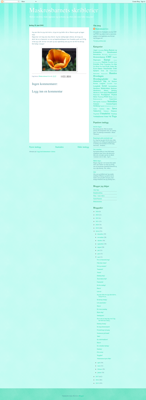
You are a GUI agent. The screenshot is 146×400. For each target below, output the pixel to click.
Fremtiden (107, 64)
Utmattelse (105, 113)
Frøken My (113, 66)
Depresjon (96, 60)
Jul (109, 81)
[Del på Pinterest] (70, 76)
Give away (100, 352)
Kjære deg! (100, 312)
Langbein (102, 83)
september (100, 244)
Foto (101, 64)
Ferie (115, 62)
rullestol (115, 97)
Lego (115, 83)
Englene (104, 62)
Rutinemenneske (97, 99)
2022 (97, 218)
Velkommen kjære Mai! (104, 358)
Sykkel (95, 109)
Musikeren (96, 92)
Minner (106, 90)
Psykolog (100, 97)
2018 (97, 231)
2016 (97, 380)
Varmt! (99, 272)
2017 (97, 376)
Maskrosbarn (105, 88)
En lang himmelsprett (103, 327)
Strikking (96, 106)
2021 (97, 221)
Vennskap (114, 114)
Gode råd (104, 71)
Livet (104, 85)
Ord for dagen (97, 127)
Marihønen (96, 88)
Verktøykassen (98, 116)
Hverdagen (98, 75)
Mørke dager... (97, 161)
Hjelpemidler (104, 73)
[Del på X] (66, 76)
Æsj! (94, 172)
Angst (95, 50)
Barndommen (112, 52)
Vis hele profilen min (99, 41)
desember (100, 234)
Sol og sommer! (101, 266)
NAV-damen (104, 92)
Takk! (98, 336)
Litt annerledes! (101, 303)
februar (99, 369)
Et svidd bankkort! (102, 339)
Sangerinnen (113, 99)
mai (98, 257)
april (99, 363)
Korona (95, 83)
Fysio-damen (97, 68)
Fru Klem (96, 66)
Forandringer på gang (103, 330)
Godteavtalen (113, 71)
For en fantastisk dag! (103, 260)
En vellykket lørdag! (103, 346)
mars (99, 366)
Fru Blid (114, 64)
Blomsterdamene (99, 57)
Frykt (107, 66)
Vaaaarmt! (100, 269)
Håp (104, 81)
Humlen (113, 73)
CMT (108, 56)
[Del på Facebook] (68, 76)
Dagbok (115, 57)
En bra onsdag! (101, 285)
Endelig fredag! (101, 324)
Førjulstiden (107, 68)
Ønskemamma (97, 201)
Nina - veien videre (99, 196)
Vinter (106, 116)
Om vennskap (97, 149)
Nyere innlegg (35, 147)
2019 (97, 228)
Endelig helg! (101, 276)
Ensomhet (110, 62)
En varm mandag (102, 309)
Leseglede (96, 86)
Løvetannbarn (113, 86)
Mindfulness (97, 90)
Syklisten (102, 109)
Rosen (110, 97)
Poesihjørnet (105, 94)
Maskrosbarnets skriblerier (63, 10)
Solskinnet (104, 101)
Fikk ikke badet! (102, 263)
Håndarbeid (97, 81)
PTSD (106, 97)
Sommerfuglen (111, 104)
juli (98, 250)
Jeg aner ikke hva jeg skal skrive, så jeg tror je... (106, 295)
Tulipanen (114, 111)
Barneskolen (97, 54)
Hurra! (99, 288)
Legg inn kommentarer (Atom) (46, 151)
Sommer (96, 104)
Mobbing (114, 90)
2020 (97, 225)
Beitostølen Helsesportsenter (109, 54)
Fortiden (96, 64)
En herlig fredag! (102, 300)
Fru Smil (102, 66)
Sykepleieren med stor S (111, 106)
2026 (97, 211)
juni (98, 254)
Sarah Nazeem (97, 199)
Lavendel (109, 83)
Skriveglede (96, 102)
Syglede (102, 106)
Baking (106, 50)
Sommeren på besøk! (103, 333)
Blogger (81, 396)
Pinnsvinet (96, 95)
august (99, 247)
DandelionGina (97, 193)
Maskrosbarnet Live (101, 29)
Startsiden (59, 147)
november (100, 237)
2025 (97, 215)
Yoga (114, 116)
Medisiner (114, 88)
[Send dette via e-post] (62, 76)
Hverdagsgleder (100, 78)
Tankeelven (97, 111)
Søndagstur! (100, 315)
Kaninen (114, 81)
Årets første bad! (102, 279)
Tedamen (106, 111)
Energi (107, 59)
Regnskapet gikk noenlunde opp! (103, 138)
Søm (108, 109)
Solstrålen (112, 101)
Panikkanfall (112, 92)
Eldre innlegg (83, 147)
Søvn (114, 108)
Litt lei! (99, 291)
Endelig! (99, 349)
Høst (115, 79)
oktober (99, 240)
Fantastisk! (100, 282)
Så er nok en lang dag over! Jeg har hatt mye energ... (106, 319)
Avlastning (101, 50)
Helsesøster (96, 73)
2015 (97, 383)
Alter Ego (96, 190)
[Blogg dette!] (64, 76)
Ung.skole (96, 114)
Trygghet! (100, 355)
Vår (110, 116)
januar (99, 372)
